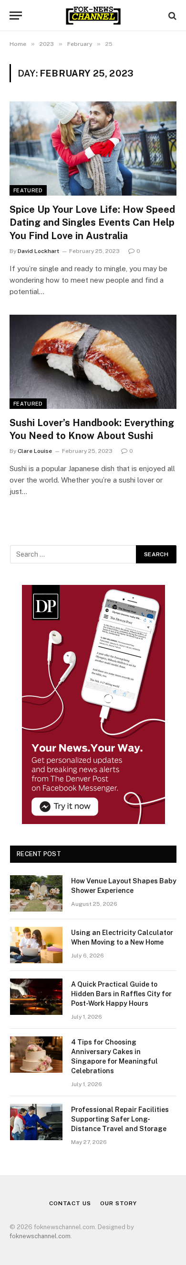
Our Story (118, 1203)
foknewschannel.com (40, 1236)
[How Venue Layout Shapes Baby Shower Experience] (36, 893)
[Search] (171, 15)
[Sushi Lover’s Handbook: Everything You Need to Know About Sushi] (93, 362)
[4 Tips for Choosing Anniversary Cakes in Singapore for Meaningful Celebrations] (36, 1054)
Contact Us (70, 1203)
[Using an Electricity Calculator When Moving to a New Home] (36, 945)
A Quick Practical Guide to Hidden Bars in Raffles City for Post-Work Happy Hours (121, 993)
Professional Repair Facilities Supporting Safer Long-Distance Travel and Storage (120, 1119)
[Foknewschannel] (93, 15)
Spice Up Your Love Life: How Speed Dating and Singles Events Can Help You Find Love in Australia (92, 222)
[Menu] (16, 15)
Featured (28, 190)
